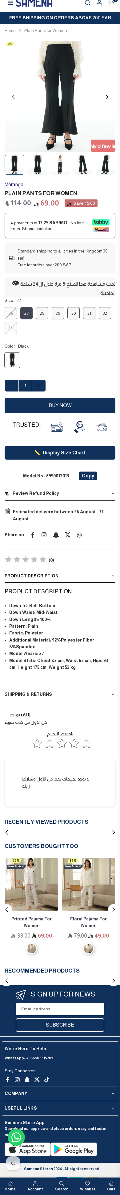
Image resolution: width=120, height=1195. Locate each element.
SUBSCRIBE (60, 1024)
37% (73, 860)
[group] (60, 96)
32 (105, 313)
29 (58, 313)
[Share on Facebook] (32, 534)
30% (16, 860)
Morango (14, 184)
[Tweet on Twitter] (68, 534)
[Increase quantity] (39, 385)
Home (10, 30)
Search (61, 1189)
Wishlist (87, 1189)
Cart (111, 1189)
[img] (25, 560)
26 (11, 313)
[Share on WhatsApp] (79, 534)
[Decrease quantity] (11, 385)
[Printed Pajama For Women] (31, 884)
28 (42, 313)
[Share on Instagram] (44, 534)
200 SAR (60, 17)
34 (10, 328)
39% (10, 44)
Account (35, 1189)
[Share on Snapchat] (56, 534)
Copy (88, 475)
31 (89, 313)
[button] (106, 96)
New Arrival (16, 866)
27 (26, 313)
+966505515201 (39, 1058)
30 (73, 313)
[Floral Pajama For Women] (88, 884)
